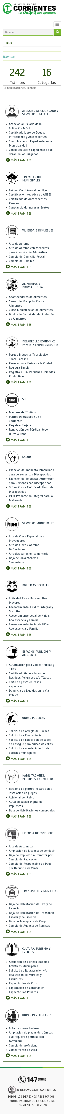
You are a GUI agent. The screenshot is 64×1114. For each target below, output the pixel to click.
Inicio (9, 43)
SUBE (25, 399)
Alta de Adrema (19, 244)
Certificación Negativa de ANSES (30, 194)
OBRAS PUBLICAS (33, 718)
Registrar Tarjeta (20, 425)
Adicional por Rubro (21, 797)
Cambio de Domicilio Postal (27, 257)
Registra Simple (19, 367)
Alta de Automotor (21, 846)
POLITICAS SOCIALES (35, 585)
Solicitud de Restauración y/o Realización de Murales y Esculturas (28, 975)
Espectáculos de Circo (23, 983)
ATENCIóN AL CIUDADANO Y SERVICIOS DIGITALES (40, 112)
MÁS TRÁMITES (20, 160)
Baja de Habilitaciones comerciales (32, 810)
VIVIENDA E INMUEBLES (38, 230)
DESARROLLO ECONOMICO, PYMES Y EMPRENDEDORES (40, 343)
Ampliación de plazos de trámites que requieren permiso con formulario (31, 1037)
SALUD (26, 457)
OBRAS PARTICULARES (37, 1015)
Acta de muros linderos (24, 1028)
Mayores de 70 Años (22, 412)
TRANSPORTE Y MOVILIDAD (40, 891)
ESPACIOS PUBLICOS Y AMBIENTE (36, 653)
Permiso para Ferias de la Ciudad (30, 363)
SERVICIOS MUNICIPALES (38, 523)
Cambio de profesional (23, 1045)
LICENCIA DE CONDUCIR (37, 833)
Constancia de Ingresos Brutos (29, 207)
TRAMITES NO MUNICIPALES (31, 178)
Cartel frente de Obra (23, 1050)
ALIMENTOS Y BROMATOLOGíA (32, 285)
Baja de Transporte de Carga (28, 921)
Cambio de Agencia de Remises (29, 926)
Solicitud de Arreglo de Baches (29, 731)
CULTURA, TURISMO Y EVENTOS (36, 950)
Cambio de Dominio (21, 261)
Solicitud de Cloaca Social (25, 735)
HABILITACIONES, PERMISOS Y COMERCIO (37, 777)
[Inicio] (29, 10)
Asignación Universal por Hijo (28, 190)
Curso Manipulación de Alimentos (31, 310)
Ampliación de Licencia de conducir (32, 851)
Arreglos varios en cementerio (28, 554)
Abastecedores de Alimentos (28, 297)
